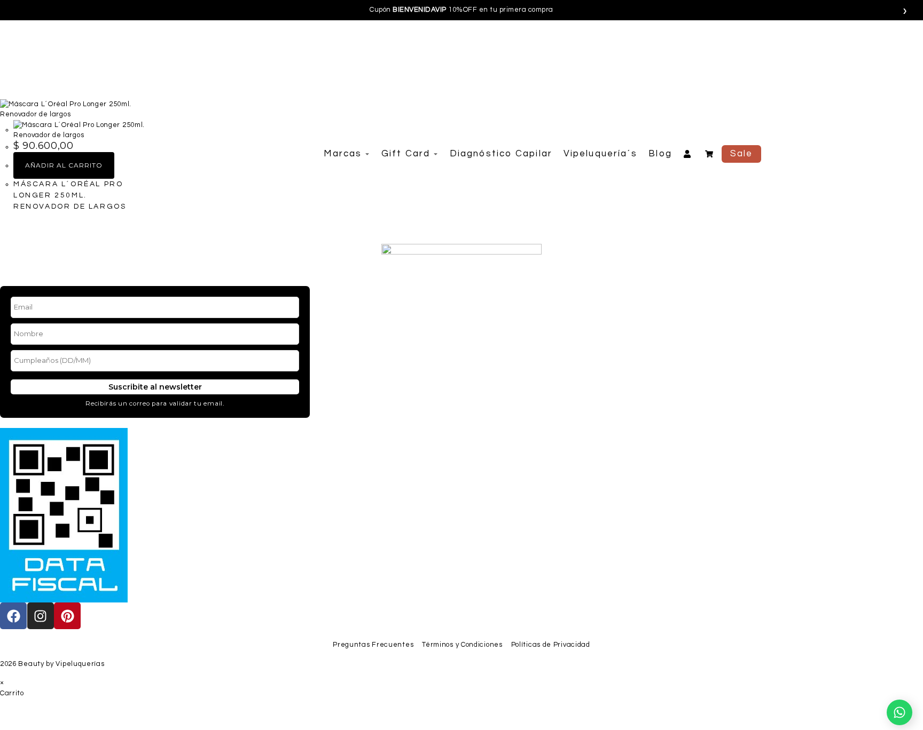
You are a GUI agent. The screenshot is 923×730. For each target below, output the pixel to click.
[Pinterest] (67, 615)
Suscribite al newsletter (155, 386)
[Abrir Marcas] (367, 153)
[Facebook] (13, 615)
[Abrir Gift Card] (436, 153)
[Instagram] (40, 615)
